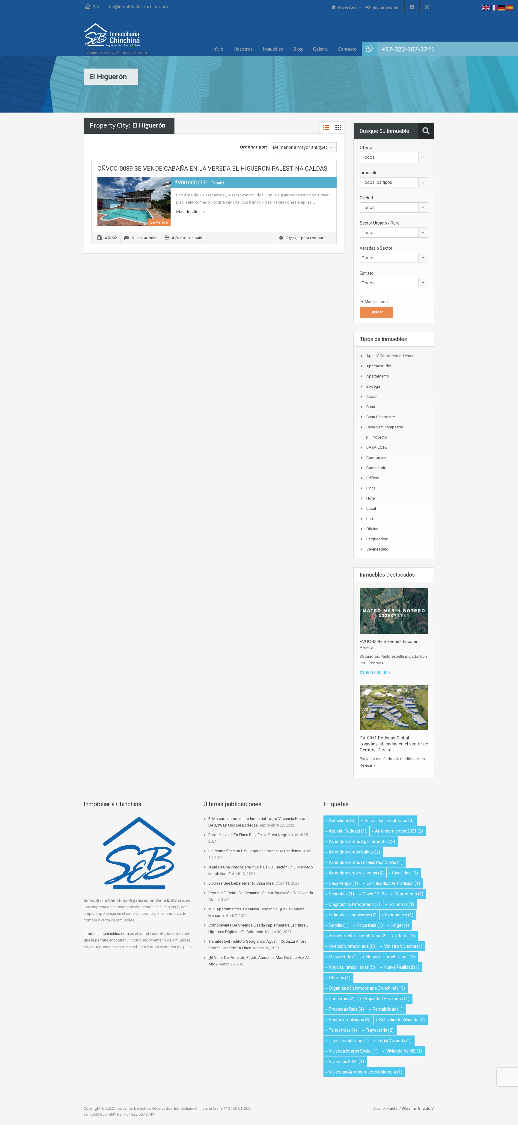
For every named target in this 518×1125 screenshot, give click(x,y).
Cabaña (373, 396)
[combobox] (304, 147)
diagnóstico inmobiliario (354, 904)
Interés (405, 935)
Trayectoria (380, 1030)
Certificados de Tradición (393, 883)
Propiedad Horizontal (386, 998)
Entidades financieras (353, 914)
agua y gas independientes (390, 356)
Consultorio (376, 468)
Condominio (377, 457)
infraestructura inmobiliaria (358, 935)
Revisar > (376, 663)
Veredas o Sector (376, 248)
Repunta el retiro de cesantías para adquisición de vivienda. (261, 893)
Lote (370, 518)
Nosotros (243, 48)
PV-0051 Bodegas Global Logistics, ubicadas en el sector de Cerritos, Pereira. (394, 744)
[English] (486, 7)
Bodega (373, 386)
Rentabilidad (388, 1009)
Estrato (367, 273)
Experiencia (399, 914)
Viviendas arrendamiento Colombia (365, 1072)
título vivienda (394, 1040)
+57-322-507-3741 (407, 49)
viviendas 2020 (346, 1061)
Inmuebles (273, 48)
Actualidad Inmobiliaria (389, 820)
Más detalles (189, 211)
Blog (298, 48)
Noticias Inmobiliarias (352, 967)
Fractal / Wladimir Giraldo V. (410, 1108)
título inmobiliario (349, 1040)
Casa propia (343, 883)
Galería (320, 48)
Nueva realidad (401, 967)
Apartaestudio (378, 366)
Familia (339, 925)
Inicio (217, 48)
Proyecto (379, 437)
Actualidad (342, 820)
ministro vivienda (403, 946)
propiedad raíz (346, 1009)
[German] (502, 7)
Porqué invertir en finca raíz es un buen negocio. (251, 835)
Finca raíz (370, 925)
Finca (371, 488)
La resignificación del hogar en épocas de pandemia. (255, 851)
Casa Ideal (405, 873)
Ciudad (366, 197)
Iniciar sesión (385, 7)
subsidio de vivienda (402, 1019)
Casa (370, 406)
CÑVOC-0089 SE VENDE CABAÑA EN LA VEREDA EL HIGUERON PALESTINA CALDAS (212, 168)
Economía (401, 904)
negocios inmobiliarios (390, 956)
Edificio (372, 478)
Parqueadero (377, 539)
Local (371, 508)
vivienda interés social (353, 1051)
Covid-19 (374, 893)
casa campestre (380, 417)
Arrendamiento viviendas (356, 873)
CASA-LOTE (376, 447)
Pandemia (342, 998)
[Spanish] (510, 7)
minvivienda (343, 956)
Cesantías (341, 893)
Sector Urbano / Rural (380, 223)
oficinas (339, 977)
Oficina (372, 529)
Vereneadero (377, 549)
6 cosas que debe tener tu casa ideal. (241, 883)
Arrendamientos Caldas (354, 852)
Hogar (400, 925)
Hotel (371, 498)
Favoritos (347, 7)
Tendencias (343, 1030)
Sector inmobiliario (350, 1019)
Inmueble (368, 172)
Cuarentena (408, 893)
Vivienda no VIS (404, 1051)
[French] (494, 7)
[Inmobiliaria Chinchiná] (114, 38)
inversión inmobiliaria (352, 946)
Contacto (347, 48)
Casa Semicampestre (384, 427)
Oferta (366, 147)
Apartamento (377, 376)
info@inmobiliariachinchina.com (137, 7)
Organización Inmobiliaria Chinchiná (367, 988)
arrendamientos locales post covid (366, 862)
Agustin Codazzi (347, 831)
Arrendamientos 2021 (399, 831)
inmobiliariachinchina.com (106, 933)
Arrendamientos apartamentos (362, 841)
